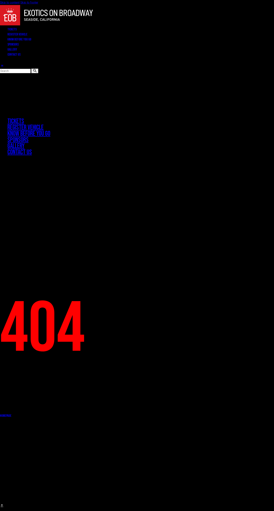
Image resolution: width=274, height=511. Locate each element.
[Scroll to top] (1, 505)
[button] (2, 66)
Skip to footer (29, 2)
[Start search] (34, 71)
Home (3, 93)
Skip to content (10, 2)
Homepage (5, 416)
